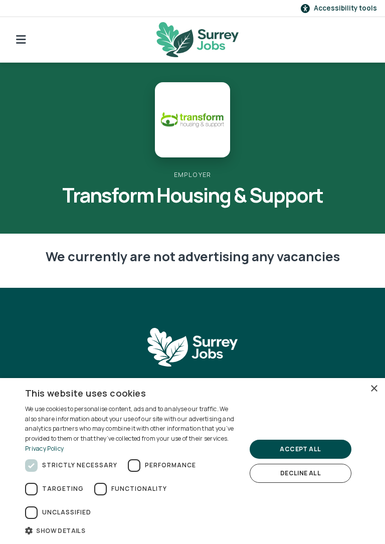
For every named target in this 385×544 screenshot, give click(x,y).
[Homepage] (197, 39)
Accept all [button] (300, 449)
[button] (132, 530)
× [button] (373, 389)
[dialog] (192, 461)
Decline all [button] (300, 473)
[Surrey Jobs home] (192, 346)
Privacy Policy (44, 448)
